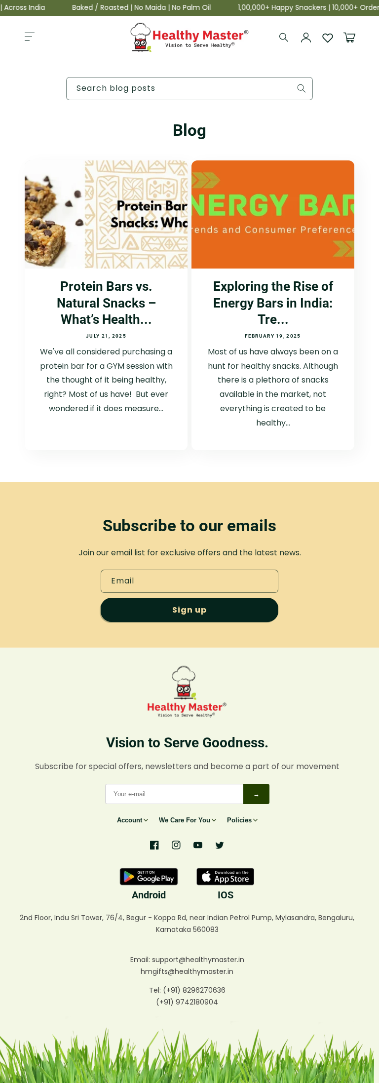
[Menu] (29, 37)
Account (129, 820)
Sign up (189, 610)
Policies (239, 820)
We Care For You (184, 820)
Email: (141, 960)
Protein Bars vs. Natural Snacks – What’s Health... (106, 303)
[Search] (284, 37)
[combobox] (189, 88)
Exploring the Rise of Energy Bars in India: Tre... (273, 303)
